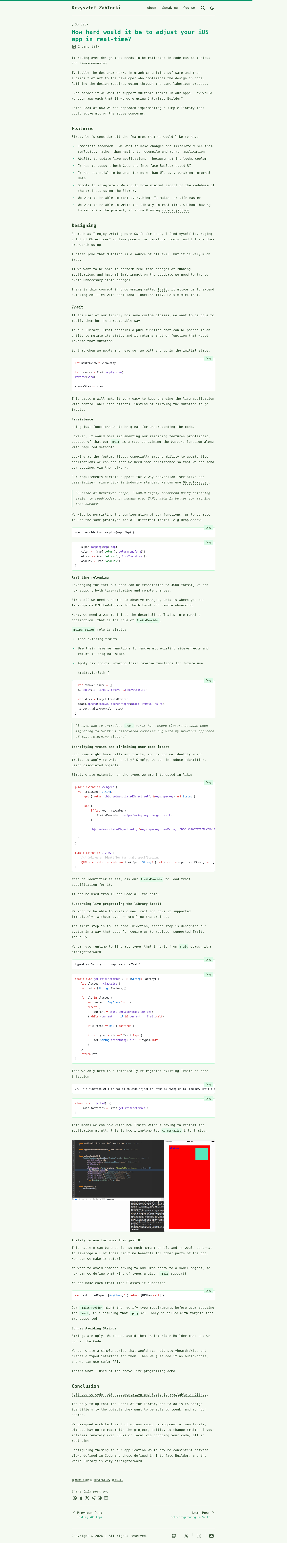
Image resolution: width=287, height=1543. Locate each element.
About (152, 8)
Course (189, 8)
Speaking (170, 8)
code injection (175, 210)
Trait (162, 289)
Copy (208, 358)
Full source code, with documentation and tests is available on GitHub (139, 1394)
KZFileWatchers (108, 605)
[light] (212, 8)
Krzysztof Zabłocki (96, 8)
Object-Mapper (195, 482)
